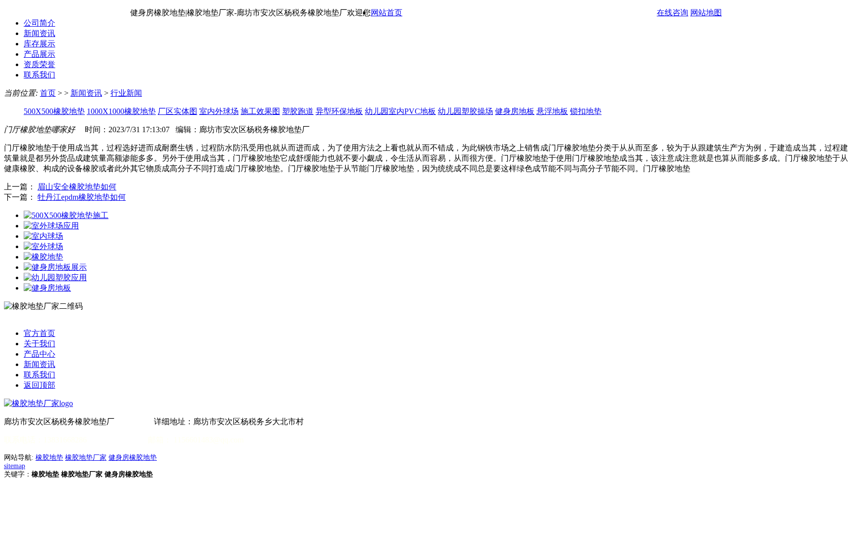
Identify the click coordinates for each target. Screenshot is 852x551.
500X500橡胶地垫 (54, 111)
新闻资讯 (39, 33)
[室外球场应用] (51, 225)
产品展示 (39, 54)
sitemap (14, 466)
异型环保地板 (339, 111)
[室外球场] (43, 246)
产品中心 (39, 354)
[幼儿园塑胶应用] (55, 277)
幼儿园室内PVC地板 (400, 111)
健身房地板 (514, 111)
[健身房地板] (47, 288)
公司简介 (39, 23)
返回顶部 (39, 385)
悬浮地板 (552, 111)
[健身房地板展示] (55, 267)
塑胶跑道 (298, 111)
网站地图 (706, 12)
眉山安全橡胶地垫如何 (76, 187)
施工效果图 (260, 111)
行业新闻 (126, 93)
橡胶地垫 (49, 457)
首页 (48, 93)
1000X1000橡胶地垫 (121, 111)
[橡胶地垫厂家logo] (38, 403)
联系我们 (39, 75)
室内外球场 (219, 111)
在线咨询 (672, 12)
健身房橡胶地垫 (132, 457)
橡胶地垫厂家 (85, 457)
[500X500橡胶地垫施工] (66, 215)
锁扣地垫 (586, 111)
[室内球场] (43, 236)
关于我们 (39, 343)
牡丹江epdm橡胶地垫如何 (81, 197)
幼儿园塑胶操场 (465, 111)
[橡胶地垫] (43, 257)
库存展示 (39, 43)
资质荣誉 (39, 64)
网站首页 (386, 12)
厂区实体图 (177, 111)
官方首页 (39, 333)
